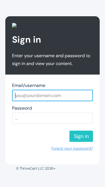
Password (22, 108)
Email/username (28, 85)
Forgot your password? (72, 148)
